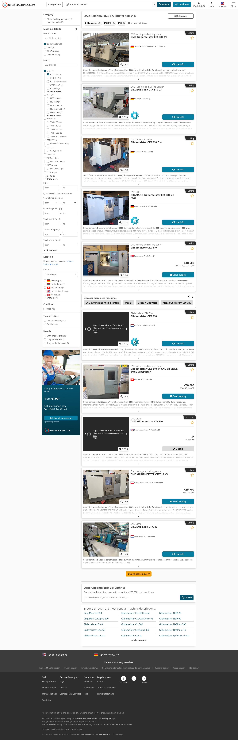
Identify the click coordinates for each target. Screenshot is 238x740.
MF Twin (52, 165)
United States (58, 263)
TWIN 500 (56, 133)
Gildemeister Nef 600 (170, 618)
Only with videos (56, 339)
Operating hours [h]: (52, 208)
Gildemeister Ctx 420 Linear (135, 613)
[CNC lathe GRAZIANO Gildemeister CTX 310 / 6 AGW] (106, 208)
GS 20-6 (52, 172)
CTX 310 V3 (56, 85)
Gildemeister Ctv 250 (94, 629)
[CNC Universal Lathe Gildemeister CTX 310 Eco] (106, 155)
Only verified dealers (58, 343)
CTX (50, 70)
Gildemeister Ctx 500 (132, 624)
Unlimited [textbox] (51, 274)
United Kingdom (59, 291)
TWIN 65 (56, 122)
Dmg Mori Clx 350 (93, 613)
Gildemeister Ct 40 (93, 624)
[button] (233, 4)
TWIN (51, 118)
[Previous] (86, 50)
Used (50, 308)
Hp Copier (194, 668)
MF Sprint (53, 158)
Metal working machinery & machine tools (59, 20)
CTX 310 (55, 74)
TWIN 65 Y (56, 129)
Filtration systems (89, 668)
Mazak (128, 302)
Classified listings (56, 320)
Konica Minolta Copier (49, 668)
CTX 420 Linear (58, 81)
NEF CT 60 (56, 112)
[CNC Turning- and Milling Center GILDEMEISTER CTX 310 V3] (106, 102)
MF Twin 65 (56, 168)
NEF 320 (55, 98)
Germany (56, 280)
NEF (50, 94)
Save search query (139, 573)
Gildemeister (54, 44)
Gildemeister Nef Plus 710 (172, 629)
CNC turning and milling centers (102, 302)
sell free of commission (61, 418)
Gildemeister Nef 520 (170, 613)
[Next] (126, 50)
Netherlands (57, 284)
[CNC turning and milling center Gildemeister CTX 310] (106, 260)
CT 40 (51, 176)
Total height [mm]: (51, 240)
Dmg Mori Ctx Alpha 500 (96, 618)
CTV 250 (55, 150)
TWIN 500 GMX (58, 136)
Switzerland (57, 287)
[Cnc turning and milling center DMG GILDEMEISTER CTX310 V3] (106, 487)
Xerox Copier (179, 668)
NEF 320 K (56, 105)
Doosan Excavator (147, 302)
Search (165, 4)
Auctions (52, 324)
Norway (55, 294)
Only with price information (59, 193)
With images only (56, 335)
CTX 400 (55, 78)
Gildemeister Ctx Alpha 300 (135, 629)
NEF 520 (55, 101)
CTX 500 (55, 88)
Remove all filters (138, 23)
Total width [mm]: (51, 229)
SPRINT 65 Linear (59, 143)
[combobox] (61, 274)
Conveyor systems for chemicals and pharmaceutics (126, 668)
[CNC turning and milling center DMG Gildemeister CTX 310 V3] (106, 50)
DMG (50, 47)
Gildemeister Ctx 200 (94, 635)
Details (179, 448)
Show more (139, 640)
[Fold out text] (138, 79)
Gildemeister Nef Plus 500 (172, 624)
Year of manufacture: (53, 198)
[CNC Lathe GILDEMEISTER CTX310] (106, 539)
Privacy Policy (85, 734)
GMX (51, 154)
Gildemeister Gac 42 (131, 635)
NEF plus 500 (57, 109)
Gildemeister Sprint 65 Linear (174, 635)
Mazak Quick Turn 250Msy (177, 302)
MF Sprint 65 (57, 161)
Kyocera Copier (162, 668)
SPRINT (52, 140)
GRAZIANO (53, 51)
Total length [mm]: (51, 219)
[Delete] (154, 4)
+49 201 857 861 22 (57, 655)
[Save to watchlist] (192, 38)
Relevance (181, 15)
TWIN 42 (55, 125)
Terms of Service (101, 734)
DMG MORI (53, 54)
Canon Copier (70, 668)
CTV (50, 147)
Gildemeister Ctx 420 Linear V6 (137, 618)
